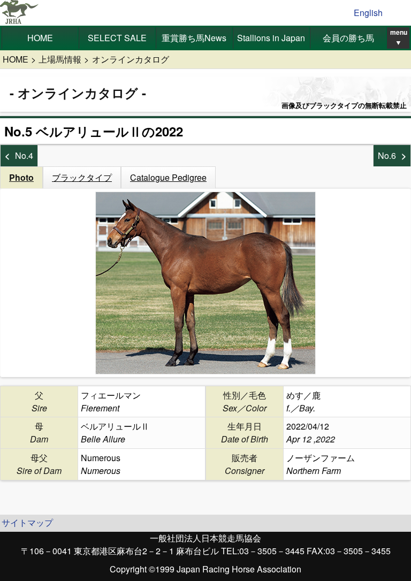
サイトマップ (27, 522)
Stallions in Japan (271, 38)
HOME (40, 38)
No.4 (24, 155)
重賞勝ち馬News (194, 38)
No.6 (387, 155)
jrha (19, 13)
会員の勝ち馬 (348, 38)
